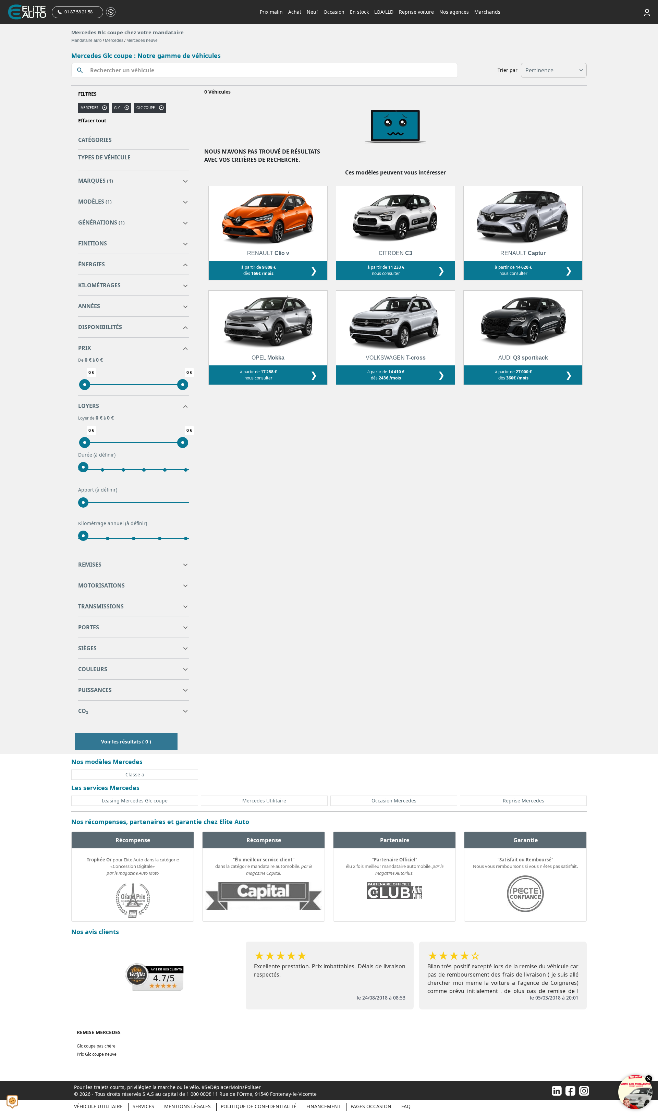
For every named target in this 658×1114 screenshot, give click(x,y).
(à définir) (104, 454)
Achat (294, 12)
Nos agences (454, 12)
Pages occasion (371, 1106)
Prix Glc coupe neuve (97, 1054)
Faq (406, 1106)
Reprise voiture (416, 12)
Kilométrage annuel (112, 523)
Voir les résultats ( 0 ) (126, 741)
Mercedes (114, 40)
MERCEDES (89, 107)
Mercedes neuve (142, 40)
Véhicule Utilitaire (98, 1106)
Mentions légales (187, 1106)
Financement (323, 1106)
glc (117, 107)
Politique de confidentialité (258, 1106)
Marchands (487, 12)
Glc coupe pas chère (96, 1046)
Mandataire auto (86, 40)
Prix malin (271, 12)
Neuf (312, 12)
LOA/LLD (383, 12)
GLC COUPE (145, 107)
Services (143, 1106)
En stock (359, 12)
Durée (96, 454)
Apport (97, 489)
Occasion (334, 12)
